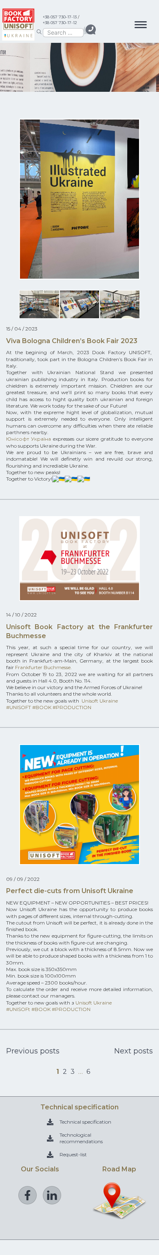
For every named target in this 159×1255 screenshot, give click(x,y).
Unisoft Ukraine (100, 701)
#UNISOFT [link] (18, 707)
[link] (28, 439)
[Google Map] (119, 1215)
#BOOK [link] (41, 707)
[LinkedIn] (51, 1195)
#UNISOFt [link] (18, 1009)
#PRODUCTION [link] (72, 707)
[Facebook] (27, 1195)
